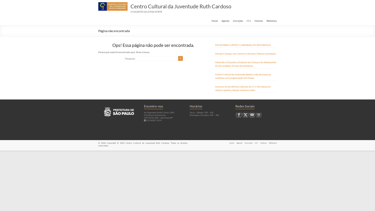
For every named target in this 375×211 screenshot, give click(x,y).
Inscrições (238, 20)
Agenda (225, 20)
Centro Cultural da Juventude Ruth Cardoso (181, 6)
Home (215, 20)
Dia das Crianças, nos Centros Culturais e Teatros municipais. (245, 53)
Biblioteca (272, 20)
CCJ (249, 20)
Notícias (259, 20)
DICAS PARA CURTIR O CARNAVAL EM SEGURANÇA (243, 45)
